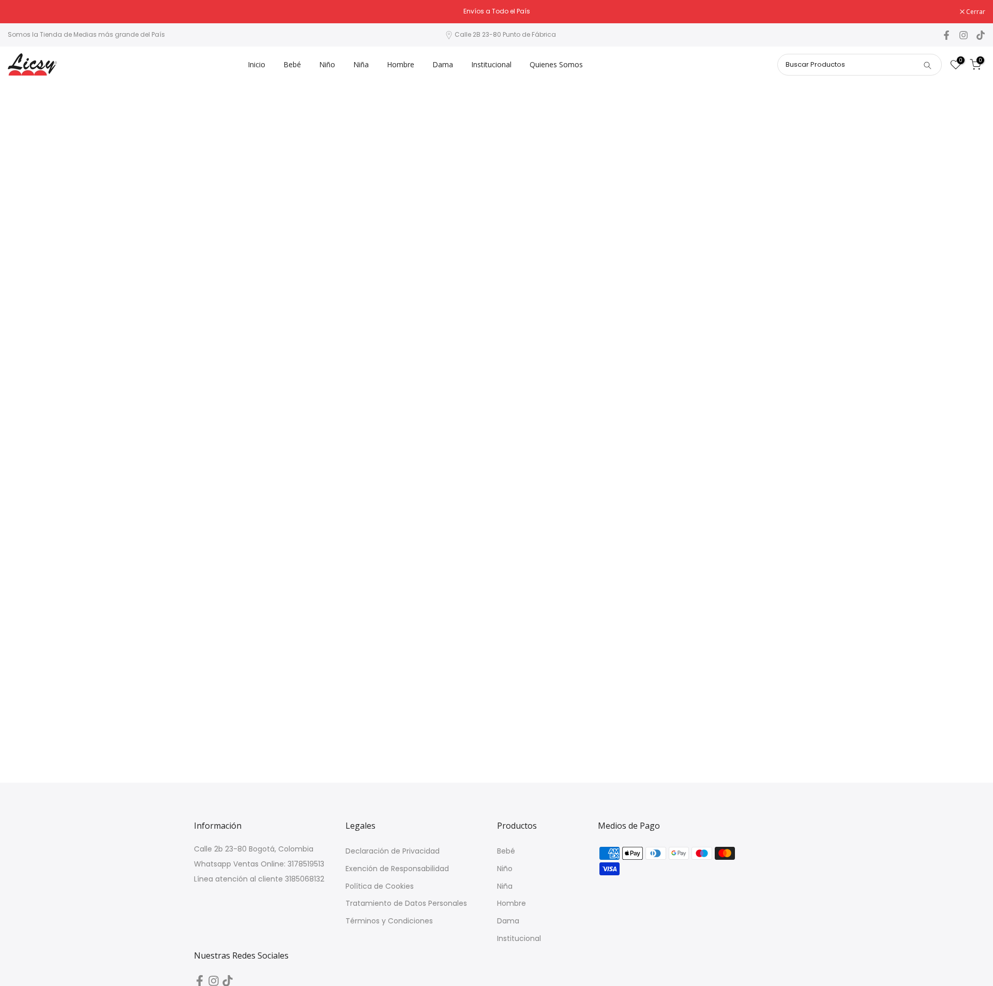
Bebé (292, 64)
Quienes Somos (556, 64)
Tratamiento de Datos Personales (406, 903)
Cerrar (22, 12)
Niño (327, 64)
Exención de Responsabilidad (397, 869)
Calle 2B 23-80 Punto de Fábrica (505, 34)
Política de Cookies (379, 886)
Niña (361, 64)
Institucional (491, 64)
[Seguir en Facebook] (946, 35)
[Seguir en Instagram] (963, 35)
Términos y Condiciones (389, 921)
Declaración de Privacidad (392, 851)
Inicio (256, 64)
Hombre (400, 64)
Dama (442, 64)
